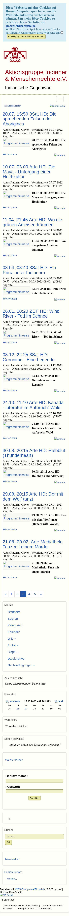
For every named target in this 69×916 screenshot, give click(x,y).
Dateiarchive (16, 658)
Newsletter (12, 859)
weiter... (11, 878)
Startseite (14, 612)
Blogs (12, 652)
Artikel (12, 645)
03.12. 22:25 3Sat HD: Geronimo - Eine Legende (29, 357)
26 (17, 708)
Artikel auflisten (14, 106)
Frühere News (12, 872)
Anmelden (34, 798)
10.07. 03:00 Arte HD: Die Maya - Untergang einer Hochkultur (29, 171)
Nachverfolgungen (20, 665)
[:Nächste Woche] (59, 701)
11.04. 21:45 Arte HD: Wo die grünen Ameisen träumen (32, 222)
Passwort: (13, 786)
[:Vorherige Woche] (13, 701)
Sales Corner (14, 760)
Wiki (11, 638)
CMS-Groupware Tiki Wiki (29, 889)
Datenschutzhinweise (21, 25)
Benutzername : (17, 776)
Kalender (14, 632)
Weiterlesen (10, 154)
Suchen (13, 618)
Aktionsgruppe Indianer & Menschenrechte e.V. (36, 75)
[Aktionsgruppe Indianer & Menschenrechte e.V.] (14, 55)
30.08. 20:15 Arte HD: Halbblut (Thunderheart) (34, 453)
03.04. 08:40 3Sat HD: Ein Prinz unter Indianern (29, 270)
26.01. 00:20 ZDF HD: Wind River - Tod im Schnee (31, 314)
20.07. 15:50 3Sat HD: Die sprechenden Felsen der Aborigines (29, 119)
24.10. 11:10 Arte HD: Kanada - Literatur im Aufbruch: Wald (33, 405)
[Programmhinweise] (16, 142)
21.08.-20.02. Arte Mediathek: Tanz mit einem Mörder (33, 544)
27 (26, 708)
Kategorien (15, 625)
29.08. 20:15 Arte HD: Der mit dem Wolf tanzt (33, 497)
